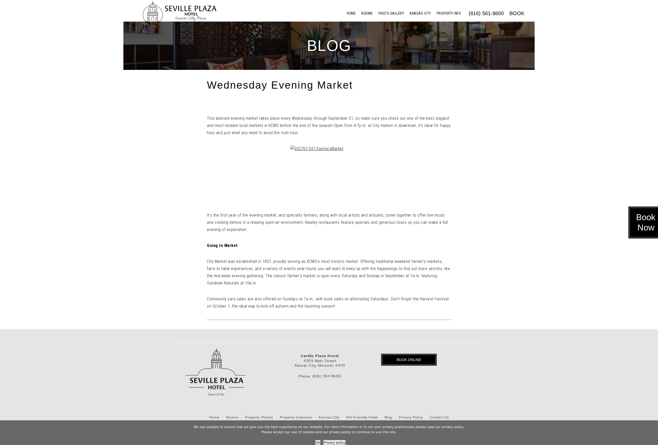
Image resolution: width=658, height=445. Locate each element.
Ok (318, 442)
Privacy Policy (411, 417)
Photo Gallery (391, 13)
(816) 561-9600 (486, 13)
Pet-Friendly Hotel (362, 417)
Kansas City (420, 13)
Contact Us (439, 417)
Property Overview (296, 417)
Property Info (449, 13)
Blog (388, 417)
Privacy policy (334, 442)
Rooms (367, 13)
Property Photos (259, 417)
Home (351, 13)
